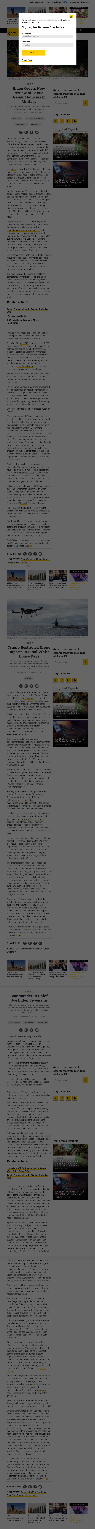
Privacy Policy (27, 60)
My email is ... (27, 33)
